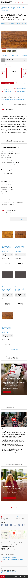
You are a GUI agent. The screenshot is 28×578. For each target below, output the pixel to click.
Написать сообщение (9, 498)
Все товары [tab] (5, 219)
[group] (14, 40)
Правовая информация (6, 572)
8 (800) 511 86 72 (19, 519)
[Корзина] (22, 2)
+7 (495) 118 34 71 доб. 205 (10, 492)
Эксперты (24, 23)
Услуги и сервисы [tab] (12, 357)
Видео (18, 23)
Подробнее (6, 392)
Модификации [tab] (11, 210)
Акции (2, 576)
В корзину (7, 83)
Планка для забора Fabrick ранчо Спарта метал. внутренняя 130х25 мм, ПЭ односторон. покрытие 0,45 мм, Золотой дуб (7, 250)
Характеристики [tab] (11, 140)
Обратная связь (20, 516)
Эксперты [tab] (9, 463)
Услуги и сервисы (11, 23)
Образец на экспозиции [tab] (17, 219)
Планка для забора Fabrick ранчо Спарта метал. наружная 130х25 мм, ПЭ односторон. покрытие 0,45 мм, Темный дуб (20, 250)
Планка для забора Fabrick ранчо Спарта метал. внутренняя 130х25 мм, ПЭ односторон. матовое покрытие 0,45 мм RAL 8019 (20, 290)
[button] (4, 55)
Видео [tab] (8, 406)
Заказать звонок (7, 494)
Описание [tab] (9, 109)
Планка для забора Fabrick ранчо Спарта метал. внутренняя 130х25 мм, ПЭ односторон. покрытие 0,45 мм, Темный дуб (7, 331)
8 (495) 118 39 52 (5, 519)
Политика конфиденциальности (8, 571)
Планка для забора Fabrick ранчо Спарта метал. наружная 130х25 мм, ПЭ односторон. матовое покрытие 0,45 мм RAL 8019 (7, 290)
